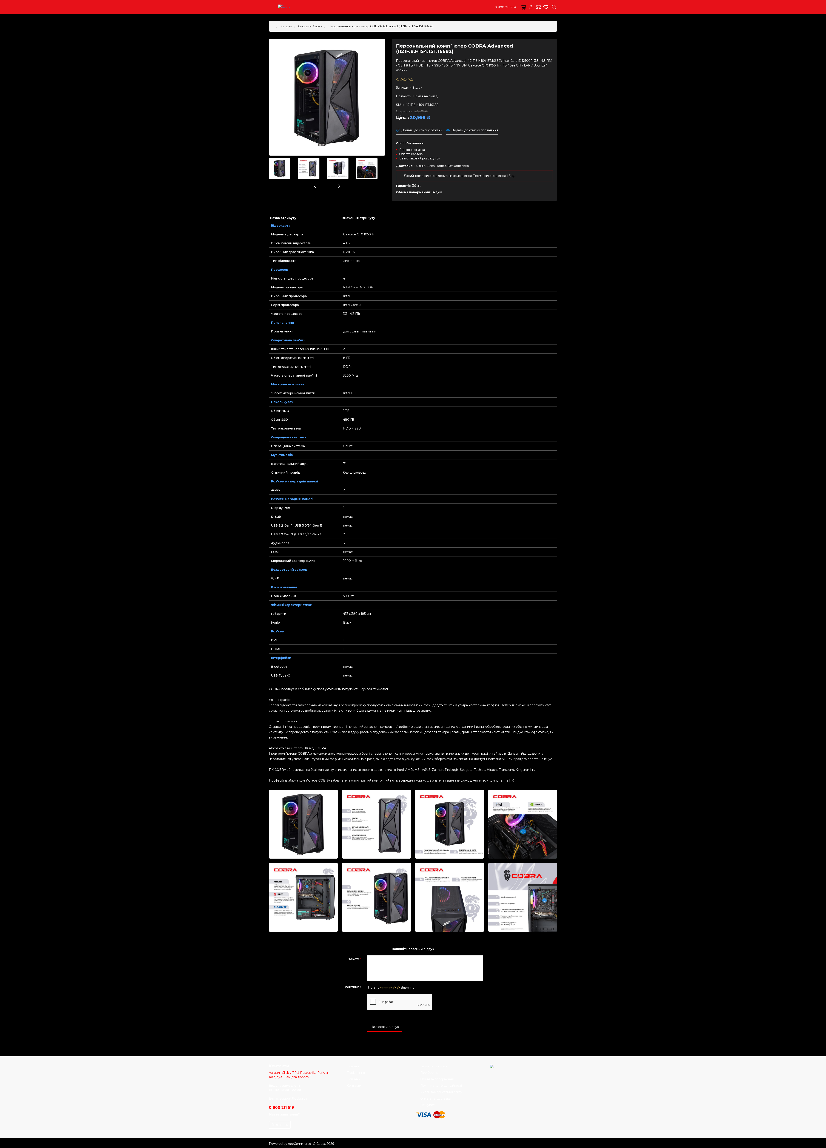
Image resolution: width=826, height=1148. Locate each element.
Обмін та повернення (437, 1079)
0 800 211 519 (505, 7)
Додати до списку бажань (421, 130)
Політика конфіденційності (441, 1086)
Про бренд (429, 1073)
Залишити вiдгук (409, 88)
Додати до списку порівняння (475, 130)
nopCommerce (299, 1144)
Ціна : (402, 117)
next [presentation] (339, 186)
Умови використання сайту (441, 1092)
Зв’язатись (280, 1125)
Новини (353, 1066)
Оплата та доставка (435, 1098)
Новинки (354, 1079)
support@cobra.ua (293, 1098)
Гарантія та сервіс (434, 1066)
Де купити (428, 1105)
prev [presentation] (315, 186)
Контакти (354, 1086)
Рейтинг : (353, 987)
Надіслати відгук (384, 1027)
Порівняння (356, 1073)
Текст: (353, 959)
